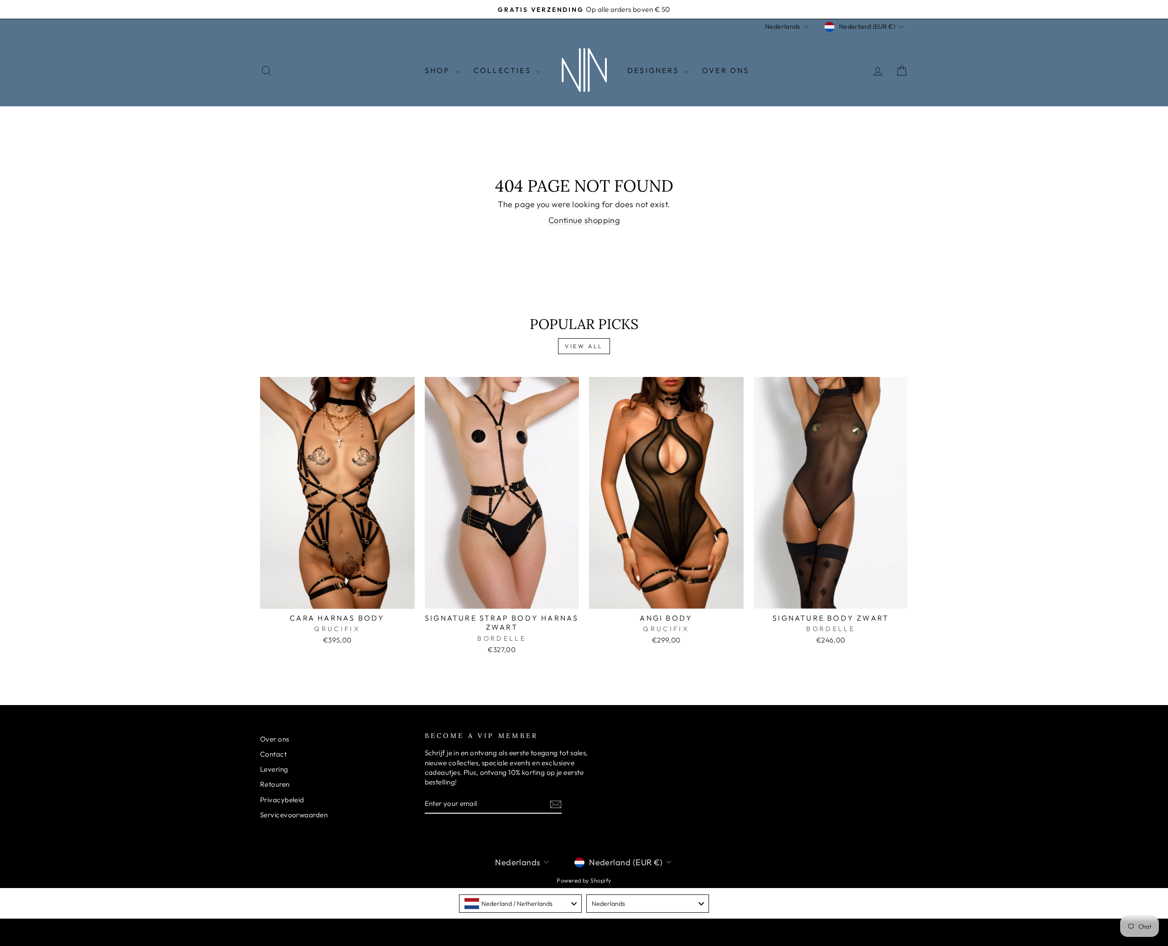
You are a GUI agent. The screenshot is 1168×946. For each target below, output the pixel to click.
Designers (654, 70)
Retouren (275, 784)
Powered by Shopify (584, 880)
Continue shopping (584, 220)
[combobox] (520, 903)
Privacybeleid (282, 799)
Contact (273, 754)
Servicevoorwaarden (294, 814)
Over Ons (726, 70)
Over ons (274, 739)
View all (584, 346)
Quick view (337, 597)
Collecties (504, 70)
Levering (274, 769)
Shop (439, 70)
